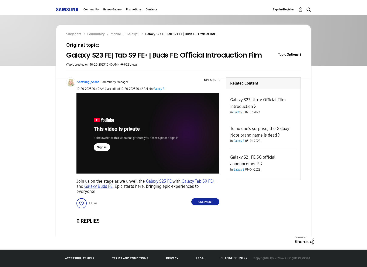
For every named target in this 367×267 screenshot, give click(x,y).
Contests (151, 9)
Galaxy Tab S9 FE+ (198, 181)
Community (91, 9)
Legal (200, 258)
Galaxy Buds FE (98, 186)
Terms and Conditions (130, 258)
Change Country (234, 258)
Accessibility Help (80, 258)
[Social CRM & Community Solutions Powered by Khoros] (304, 241)
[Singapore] (67, 9)
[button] (212, 80)
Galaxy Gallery (112, 9)
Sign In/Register (283, 9)
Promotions (133, 9)
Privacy (172, 258)
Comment (205, 202)
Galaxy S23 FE (159, 181)
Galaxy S (158, 89)
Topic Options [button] (288, 54)
